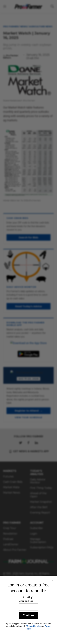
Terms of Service (33, 626)
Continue (28, 615)
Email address (26, 601)
